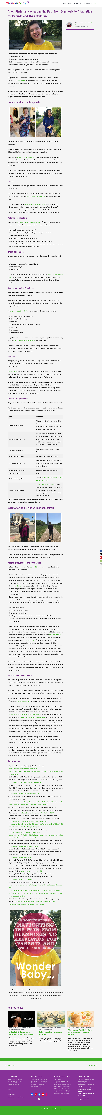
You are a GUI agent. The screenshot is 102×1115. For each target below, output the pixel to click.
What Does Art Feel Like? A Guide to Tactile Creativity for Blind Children (80, 1032)
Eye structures (12, 371)
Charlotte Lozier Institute (25, 157)
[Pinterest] (101, 557)
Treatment (12, 244)
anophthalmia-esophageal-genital (24, 340)
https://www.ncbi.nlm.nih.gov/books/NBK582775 (38, 813)
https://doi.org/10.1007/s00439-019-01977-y (24, 793)
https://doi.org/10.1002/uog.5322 (20, 857)
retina (44, 424)
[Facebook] (101, 551)
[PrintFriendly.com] (101, 561)
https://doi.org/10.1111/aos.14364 (31, 871)
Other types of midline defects (18, 311)
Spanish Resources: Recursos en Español (85, 1090)
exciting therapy (30, 640)
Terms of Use (11, 1092)
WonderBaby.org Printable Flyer (16, 1097)
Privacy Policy (11, 1094)
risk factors (58, 210)
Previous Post (10, 1065)
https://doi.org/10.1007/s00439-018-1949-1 (23, 846)
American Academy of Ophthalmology (29, 222)
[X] (101, 554)
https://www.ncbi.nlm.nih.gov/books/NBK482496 (25, 782)
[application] (91, 3)
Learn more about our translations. (83, 1099)
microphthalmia (20, 80)
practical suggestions (23, 701)
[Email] (101, 564)
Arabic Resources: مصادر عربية (86, 1087)
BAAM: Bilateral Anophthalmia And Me (32, 717)
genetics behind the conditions (35, 204)
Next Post (93, 1065)
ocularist (18, 586)
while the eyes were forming (36, 196)
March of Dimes (35, 567)
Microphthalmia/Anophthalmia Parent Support (24, 714)
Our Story (10, 1087)
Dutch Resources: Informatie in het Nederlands (86, 1094)
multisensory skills (55, 635)
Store (9, 1089)
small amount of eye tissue (46, 484)
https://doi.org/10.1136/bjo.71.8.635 (21, 879)
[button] (95, 3)
